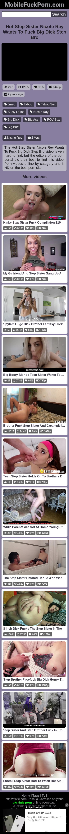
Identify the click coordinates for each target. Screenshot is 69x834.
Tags (35, 795)
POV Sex (53, 119)
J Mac (35, 137)
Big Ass (32, 119)
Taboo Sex (48, 104)
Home (25, 795)
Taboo (27, 104)
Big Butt (12, 127)
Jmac (11, 104)
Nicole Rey (14, 137)
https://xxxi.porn (16, 799)
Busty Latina (16, 112)
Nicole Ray (40, 112)
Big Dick (13, 119)
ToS (45, 795)
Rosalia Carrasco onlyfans (45, 799)
